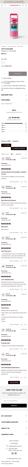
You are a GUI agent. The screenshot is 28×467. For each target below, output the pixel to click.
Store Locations (14, 440)
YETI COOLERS (7, 49)
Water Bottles (20, 46)
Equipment (3, 46)
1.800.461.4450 (12, 448)
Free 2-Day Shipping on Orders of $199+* (14, 1)
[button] (14, 123)
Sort (12, 154)
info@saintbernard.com (15, 446)
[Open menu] (1, 5)
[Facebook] (12, 453)
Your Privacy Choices (7, 463)
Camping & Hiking (12, 46)
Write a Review (20, 149)
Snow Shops (14, 443)
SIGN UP (14, 405)
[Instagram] (15, 453)
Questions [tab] (15, 141)
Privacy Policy (15, 461)
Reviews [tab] (6, 141)
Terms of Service (6, 461)
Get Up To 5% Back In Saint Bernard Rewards (14, 2)
